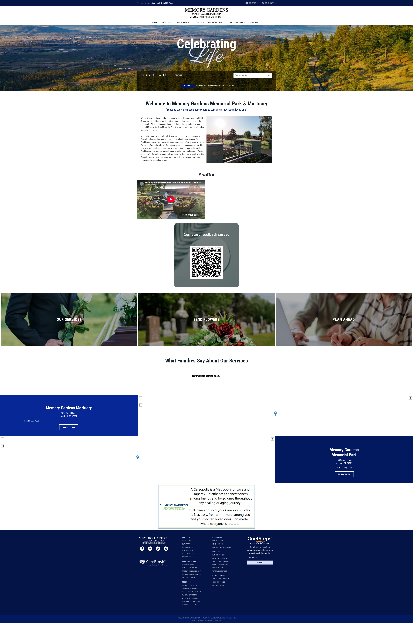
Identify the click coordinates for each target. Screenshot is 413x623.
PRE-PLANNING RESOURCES (191, 574)
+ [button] (140, 398)
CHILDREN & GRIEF (219, 585)
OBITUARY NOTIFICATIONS (221, 547)
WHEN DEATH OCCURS (190, 598)
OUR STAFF (186, 544)
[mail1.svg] (150, 550)
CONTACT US (186, 557)
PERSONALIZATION (219, 568)
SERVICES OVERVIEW (219, 558)
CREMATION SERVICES (220, 564)
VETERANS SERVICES (219, 571)
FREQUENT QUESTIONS (190, 585)
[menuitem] (154, 22)
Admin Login (217, 620)
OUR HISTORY (186, 541)
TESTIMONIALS (187, 550)
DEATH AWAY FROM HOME (191, 601)
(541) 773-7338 (167, 3)
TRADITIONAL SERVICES (220, 561)
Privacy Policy (197, 620)
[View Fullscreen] (140, 405)
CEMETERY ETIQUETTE (190, 588)
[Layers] (410, 398)
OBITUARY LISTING (219, 541)
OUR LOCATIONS (187, 547)
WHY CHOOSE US (188, 554)
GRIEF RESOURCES (218, 582)
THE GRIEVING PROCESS (220, 579)
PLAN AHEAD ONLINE (189, 568)
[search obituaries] (269, 75)
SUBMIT (260, 562)
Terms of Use (207, 620)
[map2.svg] (158, 550)
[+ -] (275, 415)
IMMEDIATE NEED (218, 555)
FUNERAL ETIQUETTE (189, 595)
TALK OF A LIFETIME (189, 577)
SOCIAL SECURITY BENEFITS (192, 592)
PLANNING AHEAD (188, 564)
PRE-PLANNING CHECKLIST (191, 571)
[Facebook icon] (142, 550)
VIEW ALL (178, 75)
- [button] (140, 400)
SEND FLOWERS (217, 544)
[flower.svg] (166, 550)
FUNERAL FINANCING (189, 604)
